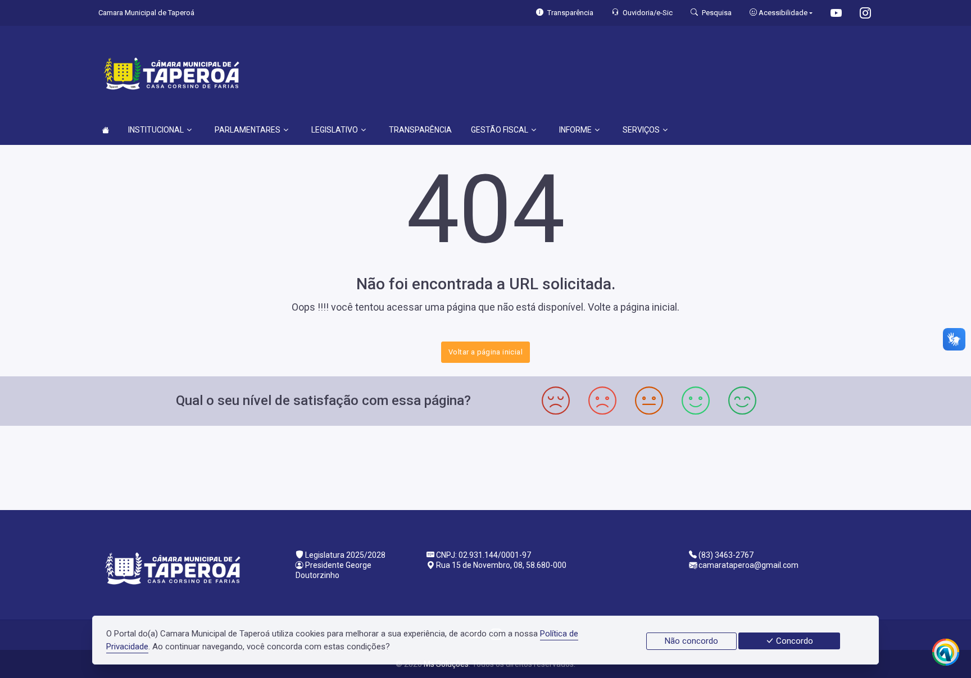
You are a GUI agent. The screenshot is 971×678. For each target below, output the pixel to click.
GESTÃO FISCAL (499, 129)
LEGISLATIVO (334, 129)
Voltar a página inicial (485, 352)
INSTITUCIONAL (156, 129)
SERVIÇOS (641, 129)
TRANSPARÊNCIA (420, 129)
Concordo (793, 641)
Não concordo (691, 641)
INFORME (575, 129)
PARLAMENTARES (247, 129)
